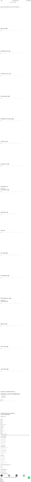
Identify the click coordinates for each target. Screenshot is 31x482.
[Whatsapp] (24, 476)
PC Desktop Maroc (3, 438)
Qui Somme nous (3, 456)
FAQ (1, 454)
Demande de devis (3, 459)
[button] (29, 477)
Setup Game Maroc (3, 442)
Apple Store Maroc (3, 443)
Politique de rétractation (4, 450)
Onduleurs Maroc (3, 445)
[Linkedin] (17, 476)
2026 (13, 477)
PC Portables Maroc (3, 439)
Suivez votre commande (4, 462)
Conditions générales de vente (4, 447)
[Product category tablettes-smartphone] (15, 199)
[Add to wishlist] (8, 412)
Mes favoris (2, 463)
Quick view (4, 412)
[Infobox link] (15, 470)
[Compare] (6, 412)
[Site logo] (15, 0)
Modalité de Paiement (3, 451)
